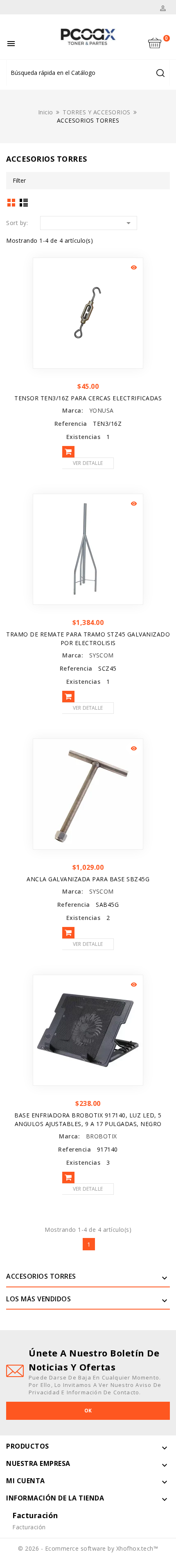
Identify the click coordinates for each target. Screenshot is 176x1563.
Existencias (83, 437)
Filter (19, 180)
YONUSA (101, 410)
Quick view (134, 267)
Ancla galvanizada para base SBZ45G (88, 879)
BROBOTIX (101, 1136)
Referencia (70, 423)
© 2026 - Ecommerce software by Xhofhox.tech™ (88, 1548)
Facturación (29, 1527)
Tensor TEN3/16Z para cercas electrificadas (88, 398)
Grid (11, 202)
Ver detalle (88, 463)
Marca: (72, 410)
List (24, 202)
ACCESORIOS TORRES (41, 1276)
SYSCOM (101, 655)
